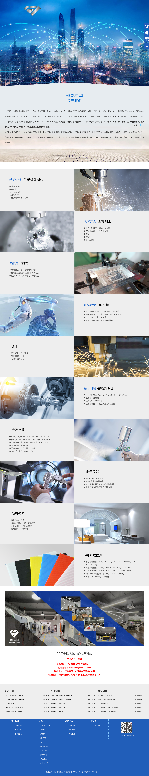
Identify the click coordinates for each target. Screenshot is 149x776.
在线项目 (18, 730)
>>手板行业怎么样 (103, 704)
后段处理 (43, 750)
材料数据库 (44, 763)
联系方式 (97, 725)
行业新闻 (72, 730)
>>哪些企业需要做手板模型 (13, 712)
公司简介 (18, 725)
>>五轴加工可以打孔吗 (105, 695)
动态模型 (43, 759)
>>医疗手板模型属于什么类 (106, 699)
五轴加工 (43, 730)
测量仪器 (43, 755)
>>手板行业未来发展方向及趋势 (108, 708)
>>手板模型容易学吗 (57, 712)
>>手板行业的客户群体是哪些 (107, 712)
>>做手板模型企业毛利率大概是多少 (62, 695)
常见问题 (72, 734)
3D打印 (43, 738)
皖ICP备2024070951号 (89, 772)
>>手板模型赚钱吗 (10, 704)
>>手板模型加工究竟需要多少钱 (61, 699)
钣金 (42, 742)
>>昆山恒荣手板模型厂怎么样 (14, 695)
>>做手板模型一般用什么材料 (14, 708)
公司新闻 (72, 725)
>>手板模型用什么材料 (58, 704)
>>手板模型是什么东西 (58, 708)
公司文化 (18, 734)
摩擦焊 (42, 734)
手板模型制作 (45, 725)
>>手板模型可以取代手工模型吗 (14, 699)
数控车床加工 (45, 746)
